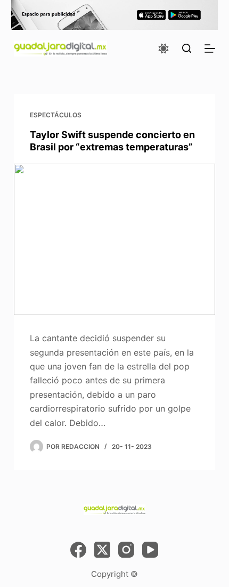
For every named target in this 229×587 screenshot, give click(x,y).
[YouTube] (150, 550)
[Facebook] (78, 550)
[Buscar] (186, 48)
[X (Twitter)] (102, 550)
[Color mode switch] (163, 48)
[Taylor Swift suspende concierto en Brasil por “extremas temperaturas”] (114, 239)
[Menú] (210, 48)
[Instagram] (126, 550)
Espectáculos (55, 115)
